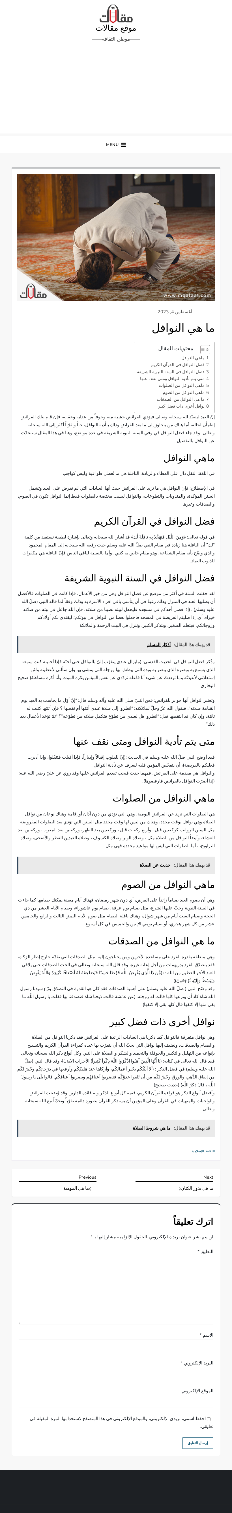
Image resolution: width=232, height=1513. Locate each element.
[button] (116, 145)
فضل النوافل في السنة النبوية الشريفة (171, 372)
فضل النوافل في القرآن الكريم (178, 365)
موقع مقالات (116, 28)
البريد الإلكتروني (197, 1363)
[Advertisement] (116, 91)
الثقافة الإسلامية (203, 1151)
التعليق (205, 1252)
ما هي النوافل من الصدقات (181, 399)
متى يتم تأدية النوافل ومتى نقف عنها (172, 378)
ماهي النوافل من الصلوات (182, 385)
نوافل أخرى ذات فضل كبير (181, 406)
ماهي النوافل (193, 358)
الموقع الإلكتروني (197, 1391)
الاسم (206, 1335)
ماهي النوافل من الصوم (184, 392)
